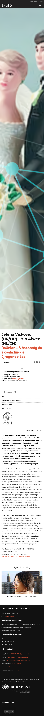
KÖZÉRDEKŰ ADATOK (36, 2)
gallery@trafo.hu (23, 657)
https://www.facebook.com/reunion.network (17, 557)
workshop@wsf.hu (24, 660)
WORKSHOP (6, 362)
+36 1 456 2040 (9, 617)
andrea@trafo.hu (18, 379)
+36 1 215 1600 (15, 654)
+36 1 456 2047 (18, 670)
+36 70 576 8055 (16, 663)
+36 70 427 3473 (12, 660)
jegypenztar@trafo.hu (27, 654)
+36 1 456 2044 (11, 657)
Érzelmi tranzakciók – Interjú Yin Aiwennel (22, 596)
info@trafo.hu (12, 667)
